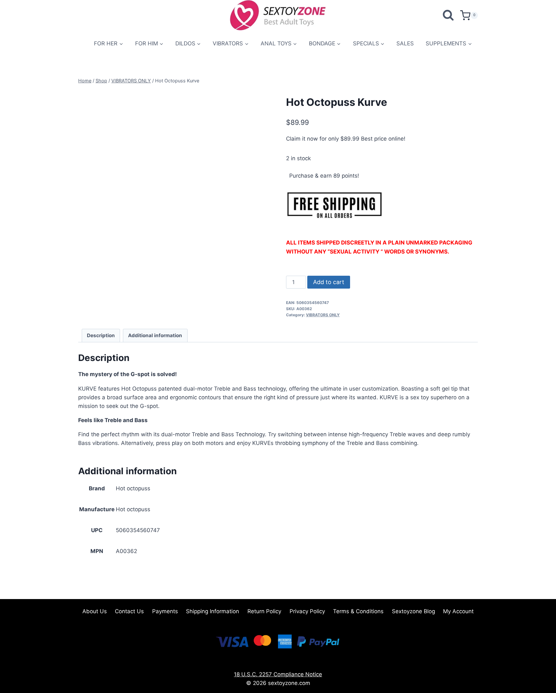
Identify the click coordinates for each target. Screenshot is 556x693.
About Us (94, 611)
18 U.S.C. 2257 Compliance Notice (278, 674)
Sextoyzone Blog (413, 611)
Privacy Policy (307, 611)
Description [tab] (101, 335)
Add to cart (328, 282)
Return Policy (264, 611)
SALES (405, 43)
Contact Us (129, 611)
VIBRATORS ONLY (323, 314)
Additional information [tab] (155, 335)
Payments (165, 611)
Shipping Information (212, 611)
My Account (458, 611)
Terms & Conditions (358, 611)
